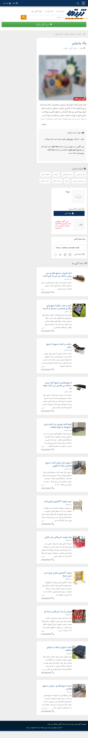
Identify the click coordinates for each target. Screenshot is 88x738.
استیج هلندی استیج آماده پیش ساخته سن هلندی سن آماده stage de (57, 385)
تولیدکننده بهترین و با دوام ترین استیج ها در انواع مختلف (58, 426)
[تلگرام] (65, 255)
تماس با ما (60, 11)
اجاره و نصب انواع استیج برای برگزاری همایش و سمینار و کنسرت (57, 307)
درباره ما (48, 11)
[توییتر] (60, 255)
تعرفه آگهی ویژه (36, 11)
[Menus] (83, 3)
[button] (44, 24)
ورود (14, 3)
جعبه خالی (45, 174)
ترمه (68, 192)
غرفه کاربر (68, 213)
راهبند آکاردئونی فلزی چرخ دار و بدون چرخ (58, 574)
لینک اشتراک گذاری (80, 239)
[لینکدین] (70, 255)
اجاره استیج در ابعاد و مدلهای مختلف (59, 649)
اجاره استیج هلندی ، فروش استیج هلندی (57, 687)
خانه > (83, 34)
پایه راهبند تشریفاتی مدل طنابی (58, 537)
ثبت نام (5, 3)
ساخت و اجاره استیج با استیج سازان (59, 345)
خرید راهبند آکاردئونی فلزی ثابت (58, 501)
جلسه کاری (45, 181)
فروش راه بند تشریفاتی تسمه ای (58, 611)
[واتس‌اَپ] (55, 255)
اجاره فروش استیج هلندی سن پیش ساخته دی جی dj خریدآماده (57, 274)
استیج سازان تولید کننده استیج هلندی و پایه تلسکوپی (58, 464)
